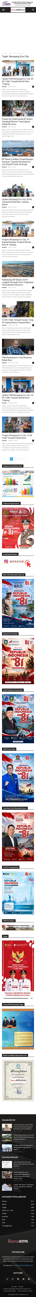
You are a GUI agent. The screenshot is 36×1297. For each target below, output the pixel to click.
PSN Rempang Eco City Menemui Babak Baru (17, 358)
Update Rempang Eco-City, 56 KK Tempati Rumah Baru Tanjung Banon (17, 202)
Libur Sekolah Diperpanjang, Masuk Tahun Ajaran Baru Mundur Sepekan (24, 1164)
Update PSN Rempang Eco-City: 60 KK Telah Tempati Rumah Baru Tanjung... (17, 81)
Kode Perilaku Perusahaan (25, 1291)
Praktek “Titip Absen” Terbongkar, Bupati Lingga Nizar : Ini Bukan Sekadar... (24, 1187)
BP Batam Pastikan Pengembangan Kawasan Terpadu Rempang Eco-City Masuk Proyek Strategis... (17, 162)
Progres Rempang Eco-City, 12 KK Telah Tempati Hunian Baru (17, 436)
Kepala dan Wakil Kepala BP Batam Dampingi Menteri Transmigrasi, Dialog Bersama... (17, 121)
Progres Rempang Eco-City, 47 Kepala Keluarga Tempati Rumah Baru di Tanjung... (16, 242)
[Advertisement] (18, 32)
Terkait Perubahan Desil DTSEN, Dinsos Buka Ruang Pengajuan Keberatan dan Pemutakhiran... (23, 1127)
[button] (3, 10)
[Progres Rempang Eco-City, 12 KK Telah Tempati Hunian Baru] (18, 425)
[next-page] (24, 459)
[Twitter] (13, 1279)
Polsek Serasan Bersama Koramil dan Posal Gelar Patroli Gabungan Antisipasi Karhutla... (24, 1137)
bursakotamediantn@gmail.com (22, 1265)
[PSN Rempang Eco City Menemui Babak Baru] (18, 347)
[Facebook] (7, 1279)
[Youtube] (29, 1279)
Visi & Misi (14, 1287)
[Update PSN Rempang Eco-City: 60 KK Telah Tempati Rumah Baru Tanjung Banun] (18, 68)
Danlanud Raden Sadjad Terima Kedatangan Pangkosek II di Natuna (23, 1147)
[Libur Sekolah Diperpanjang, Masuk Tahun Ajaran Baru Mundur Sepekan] (7, 1164)
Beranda (4, 53)
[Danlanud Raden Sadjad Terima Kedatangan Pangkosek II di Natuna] (7, 1147)
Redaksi (4, 86)
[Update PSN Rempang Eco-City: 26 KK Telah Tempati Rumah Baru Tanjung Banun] (18, 384)
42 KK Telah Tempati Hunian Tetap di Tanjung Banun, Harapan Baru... (18, 321)
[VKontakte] (23, 1279)
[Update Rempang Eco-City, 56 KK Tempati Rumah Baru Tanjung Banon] (18, 189)
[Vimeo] (18, 1279)
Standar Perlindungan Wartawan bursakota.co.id (17, 1289)
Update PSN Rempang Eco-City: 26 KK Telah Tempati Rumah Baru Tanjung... (17, 398)
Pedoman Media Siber (9, 1291)
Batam (4, 75)
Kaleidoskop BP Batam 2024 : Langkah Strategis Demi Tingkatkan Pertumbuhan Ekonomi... (17, 282)
